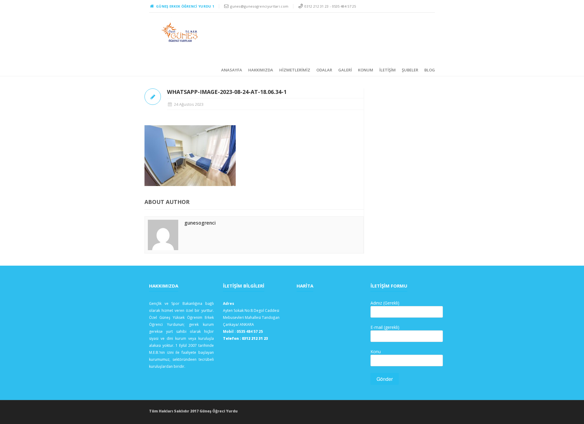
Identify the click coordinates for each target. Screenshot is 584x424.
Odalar (324, 70)
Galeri (345, 70)
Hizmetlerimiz (294, 70)
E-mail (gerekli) (384, 327)
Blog (429, 70)
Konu (375, 351)
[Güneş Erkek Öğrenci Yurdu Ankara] (180, 32)
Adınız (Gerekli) (384, 303)
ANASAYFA (231, 70)
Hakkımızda (260, 70)
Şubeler (410, 70)
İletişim (387, 70)
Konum (365, 70)
